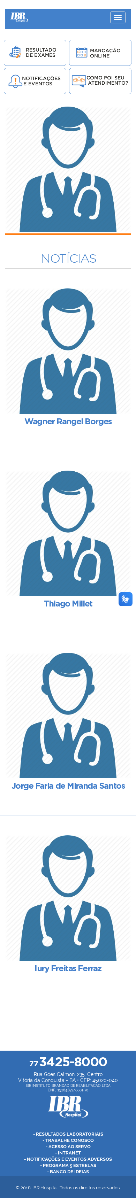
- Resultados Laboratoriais (68, 1134)
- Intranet (68, 1153)
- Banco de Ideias (68, 1171)
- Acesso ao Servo (68, 1146)
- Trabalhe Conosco (68, 1140)
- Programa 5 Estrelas (68, 1165)
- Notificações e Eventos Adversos (68, 1159)
